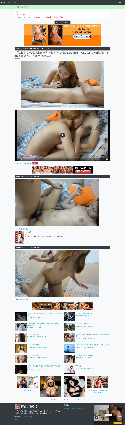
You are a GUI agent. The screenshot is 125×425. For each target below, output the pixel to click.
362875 (89, 347)
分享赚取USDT (36, 17)
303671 (40, 370)
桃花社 (74, 408)
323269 (89, 358)
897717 (89, 326)
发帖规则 (18, 17)
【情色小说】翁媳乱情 (82, 324)
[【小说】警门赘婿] (21, 359)
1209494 (40, 328)
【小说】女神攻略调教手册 (84, 313)
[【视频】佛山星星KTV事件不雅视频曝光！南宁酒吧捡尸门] (21, 369)
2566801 (40, 317)
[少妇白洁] (69, 369)
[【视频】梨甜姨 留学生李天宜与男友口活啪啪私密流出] (69, 348)
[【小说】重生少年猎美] (21, 348)
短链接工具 (67, 408)
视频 (15, 2)
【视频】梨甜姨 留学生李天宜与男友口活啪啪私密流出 (92, 345)
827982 (40, 336)
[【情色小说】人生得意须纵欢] (69, 359)
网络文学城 (80, 408)
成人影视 (24, 7)
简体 (120, 2)
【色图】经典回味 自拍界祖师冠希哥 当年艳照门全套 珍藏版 (44, 314)
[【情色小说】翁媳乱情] (69, 327)
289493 (89, 368)
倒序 (61, 22)
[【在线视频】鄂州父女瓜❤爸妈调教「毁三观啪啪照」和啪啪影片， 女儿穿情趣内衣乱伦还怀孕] (21, 327)
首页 (9, 2)
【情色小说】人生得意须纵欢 (84, 355)
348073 (40, 358)
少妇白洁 (78, 366)
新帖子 (67, 22)
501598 (40, 347)
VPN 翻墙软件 (27, 17)
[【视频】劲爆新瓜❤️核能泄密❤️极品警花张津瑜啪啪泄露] (69, 338)
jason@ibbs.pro (27, 416)
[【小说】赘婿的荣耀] (21, 338)
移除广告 (34, 163)
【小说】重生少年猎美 (34, 345)
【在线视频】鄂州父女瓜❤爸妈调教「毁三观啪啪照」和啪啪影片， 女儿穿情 (43, 324)
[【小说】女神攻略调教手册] (69, 316)
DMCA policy (19, 420)
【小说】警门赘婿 (32, 355)
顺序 (57, 22)
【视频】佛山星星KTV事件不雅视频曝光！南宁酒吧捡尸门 (43, 366)
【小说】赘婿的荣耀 (33, 334)
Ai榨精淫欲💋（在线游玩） (51, 17)
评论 (19, 229)
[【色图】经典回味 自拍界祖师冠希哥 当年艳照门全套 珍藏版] (21, 316)
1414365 (89, 315)
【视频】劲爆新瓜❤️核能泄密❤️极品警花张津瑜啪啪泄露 (92, 335)
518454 (89, 338)
